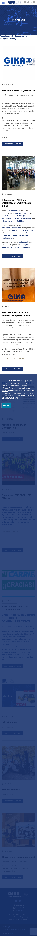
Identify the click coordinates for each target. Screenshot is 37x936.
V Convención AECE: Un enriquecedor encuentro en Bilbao (16, 202)
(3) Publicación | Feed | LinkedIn (13, 358)
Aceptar (6, 405)
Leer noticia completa (12, 144)
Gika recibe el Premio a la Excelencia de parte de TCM (16, 314)
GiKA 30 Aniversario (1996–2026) (18, 90)
